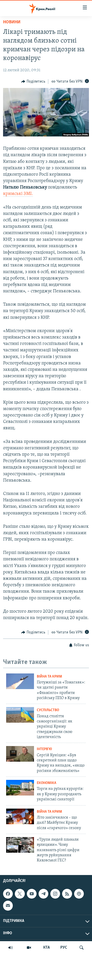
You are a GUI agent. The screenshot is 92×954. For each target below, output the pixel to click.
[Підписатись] (8, 905)
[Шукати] (81, 947)
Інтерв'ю (44, 749)
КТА (46, 948)
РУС (63, 948)
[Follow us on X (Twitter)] (20, 894)
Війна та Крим (49, 677)
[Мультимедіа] (29, 947)
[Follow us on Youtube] (32, 894)
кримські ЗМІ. (18, 194)
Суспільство (48, 710)
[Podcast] (79, 894)
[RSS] (67, 894)
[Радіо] (10, 947)
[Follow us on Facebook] (8, 894)
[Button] (33, 81)
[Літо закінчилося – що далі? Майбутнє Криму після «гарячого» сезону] (20, 816)
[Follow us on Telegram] (43, 894)
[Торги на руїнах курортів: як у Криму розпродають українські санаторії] (20, 788)
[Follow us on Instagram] (55, 894)
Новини (11, 22)
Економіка (46, 783)
